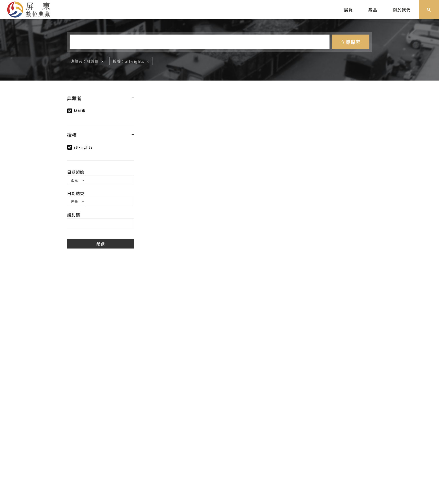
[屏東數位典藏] (32, 9)
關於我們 (402, 10)
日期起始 (75, 172)
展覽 (348, 10)
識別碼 (73, 215)
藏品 (373, 10)
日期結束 (75, 193)
